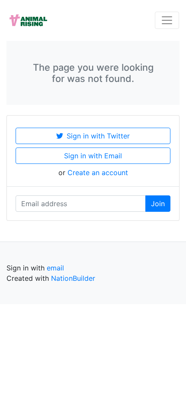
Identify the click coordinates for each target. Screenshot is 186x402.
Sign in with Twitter (98, 136)
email (55, 268)
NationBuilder (73, 278)
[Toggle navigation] (167, 20)
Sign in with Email (93, 155)
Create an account (97, 172)
